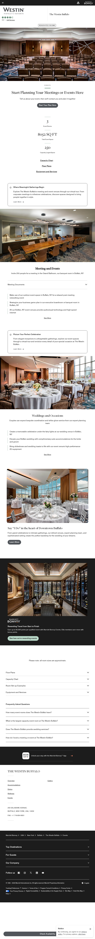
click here (81, 934)
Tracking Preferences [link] (12, 888)
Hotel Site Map (78, 891)
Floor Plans (46, 166)
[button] (78, 3)
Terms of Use (33, 888)
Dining (10, 789)
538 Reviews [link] (11, 20)
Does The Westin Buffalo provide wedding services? (27, 729)
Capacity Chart (46, 160)
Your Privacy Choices (16, 891)
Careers (24, 888)
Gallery (50, 781)
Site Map (68, 891)
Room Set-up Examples (16, 686)
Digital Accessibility (32, 891)
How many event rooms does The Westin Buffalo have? (29, 712)
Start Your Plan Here (47, 105)
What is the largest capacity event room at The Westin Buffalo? (32, 721)
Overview (11, 781)
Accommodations (14, 785)
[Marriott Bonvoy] (87, 2)
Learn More (17, 202)
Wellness (11, 793)
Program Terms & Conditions (49, 888)
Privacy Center (66, 888)
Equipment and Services (46, 171)
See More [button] (47, 318)
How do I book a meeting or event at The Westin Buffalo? (29, 738)
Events (10, 798)
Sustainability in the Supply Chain (51, 891)
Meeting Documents (16, 284)
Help (7, 894)
